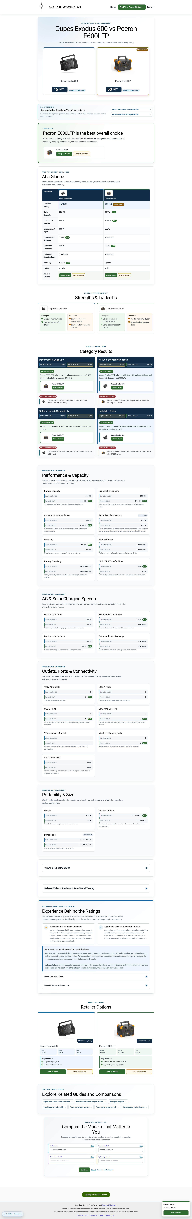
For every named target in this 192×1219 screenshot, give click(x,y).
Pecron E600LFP (123, 81)
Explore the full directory (105, 1170)
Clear (92, 1146)
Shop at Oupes (65, 275)
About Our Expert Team (94, 1215)
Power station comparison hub (107, 1107)
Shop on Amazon (81, 154)
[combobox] (72, 1149)
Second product (103, 1146)
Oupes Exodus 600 (69, 81)
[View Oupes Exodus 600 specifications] (105, 386)
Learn (149, 7)
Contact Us (109, 1215)
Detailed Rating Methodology (56, 985)
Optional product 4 (104, 1157)
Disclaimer (113, 1205)
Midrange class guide (77, 90)
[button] (143, 7)
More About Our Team (54, 977)
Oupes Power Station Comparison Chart (131, 109)
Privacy (105, 1205)
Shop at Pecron (64, 154)
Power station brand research (81, 1107)
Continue (84, 1170)
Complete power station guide (55, 1107)
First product (54, 1146)
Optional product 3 (56, 1157)
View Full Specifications (57, 867)
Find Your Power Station (131, 7)
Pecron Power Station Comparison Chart (131, 114)
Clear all (93, 1170)
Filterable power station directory (135, 1107)
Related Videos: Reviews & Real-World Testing (69, 888)
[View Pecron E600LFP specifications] (49, 152)
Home (113, 7)
